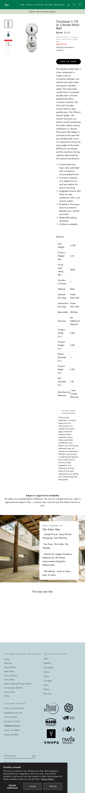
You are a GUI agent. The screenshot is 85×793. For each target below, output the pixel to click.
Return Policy (9, 671)
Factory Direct (9, 692)
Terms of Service (10, 675)
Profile (6, 696)
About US (8, 663)
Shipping (59, 47)
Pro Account (39, 5)
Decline (52, 786)
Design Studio (59, 5)
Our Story (29, 5)
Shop (22, 5)
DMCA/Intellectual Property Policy (17, 683)
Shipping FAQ (9, 667)
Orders (7, 659)
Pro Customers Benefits (13, 688)
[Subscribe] (33, 756)
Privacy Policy (47, 779)
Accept (32, 786)
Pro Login (48, 5)
